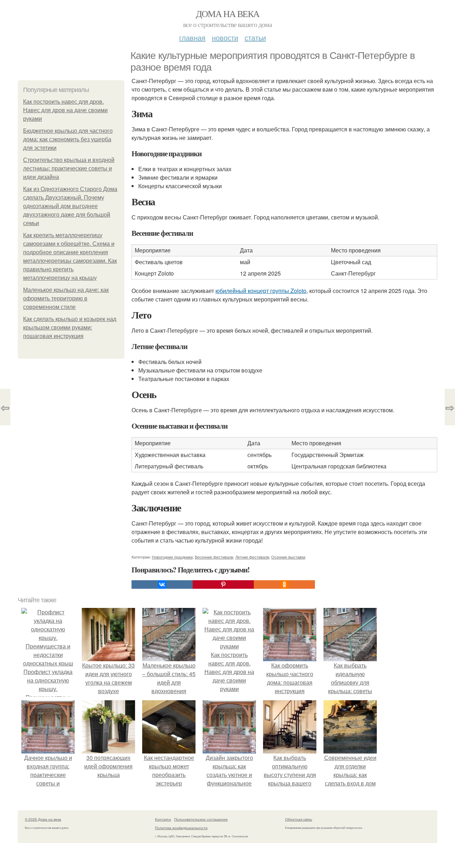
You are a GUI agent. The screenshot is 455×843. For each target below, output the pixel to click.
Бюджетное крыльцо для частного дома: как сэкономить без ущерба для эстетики (68, 139)
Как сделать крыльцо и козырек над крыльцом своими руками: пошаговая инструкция (69, 327)
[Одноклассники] (284, 584)
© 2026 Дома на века (43, 819)
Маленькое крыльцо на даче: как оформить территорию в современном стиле (66, 298)
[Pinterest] (223, 584)
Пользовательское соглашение (201, 819)
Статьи (255, 37)
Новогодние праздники (172, 557)
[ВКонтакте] (162, 584)
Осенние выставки (288, 557)
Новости (225, 37)
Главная (192, 37)
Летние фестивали (252, 557)
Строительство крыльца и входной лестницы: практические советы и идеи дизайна (68, 168)
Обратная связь (298, 819)
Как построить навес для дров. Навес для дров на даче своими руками (65, 110)
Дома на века (227, 13)
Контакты (163, 819)
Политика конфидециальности (181, 827)
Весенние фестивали (214, 557)
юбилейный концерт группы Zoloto (260, 291)
